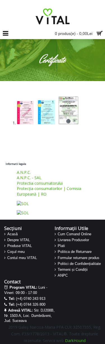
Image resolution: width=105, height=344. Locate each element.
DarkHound (75, 340)
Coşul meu (16, 252)
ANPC (63, 275)
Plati (61, 246)
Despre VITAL (18, 240)
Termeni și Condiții (73, 269)
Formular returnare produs (78, 258)
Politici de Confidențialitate (79, 264)
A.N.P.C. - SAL (29, 177)
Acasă (12, 234)
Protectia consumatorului (40, 183)
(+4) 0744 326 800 (27, 304)
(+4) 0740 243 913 (27, 298)
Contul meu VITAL (22, 258)
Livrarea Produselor (73, 240)
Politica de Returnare (75, 252)
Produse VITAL (19, 246)
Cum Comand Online (74, 234)
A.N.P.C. (24, 172)
